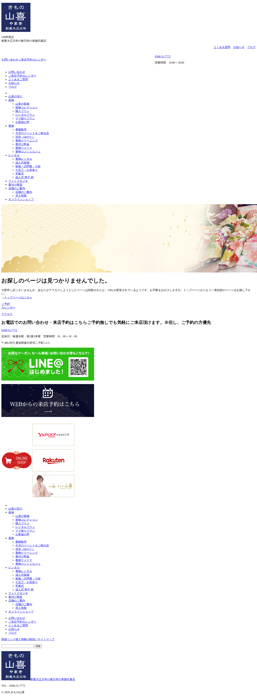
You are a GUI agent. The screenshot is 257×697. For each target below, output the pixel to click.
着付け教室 (15, 184)
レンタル (14, 155)
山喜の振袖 (22, 103)
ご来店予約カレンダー (32, 59)
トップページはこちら (18, 297)
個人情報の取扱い (26, 639)
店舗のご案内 (16, 188)
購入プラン (22, 111)
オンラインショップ (21, 199)
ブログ (251, 47)
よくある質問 (222, 47)
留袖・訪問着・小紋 (28, 166)
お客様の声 (22, 122)
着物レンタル (23, 158)
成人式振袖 (22, 162)
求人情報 (21, 195)
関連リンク (8, 639)
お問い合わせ (10, 59)
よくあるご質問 (18, 79)
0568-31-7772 (162, 56)
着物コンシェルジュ (28, 151)
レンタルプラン (25, 114)
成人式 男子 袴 (24, 177)
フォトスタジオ (18, 181)
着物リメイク (23, 147)
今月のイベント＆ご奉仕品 (32, 133)
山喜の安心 (15, 96)
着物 (11, 125)
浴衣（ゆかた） (25, 136)
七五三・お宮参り (26, 169)
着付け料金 (22, 144)
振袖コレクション (26, 107)
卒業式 (19, 173)
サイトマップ (46, 639)
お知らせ (238, 47)
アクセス (7, 314)
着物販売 (21, 129)
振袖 (11, 100)
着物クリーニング (26, 140)
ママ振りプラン (25, 118)
